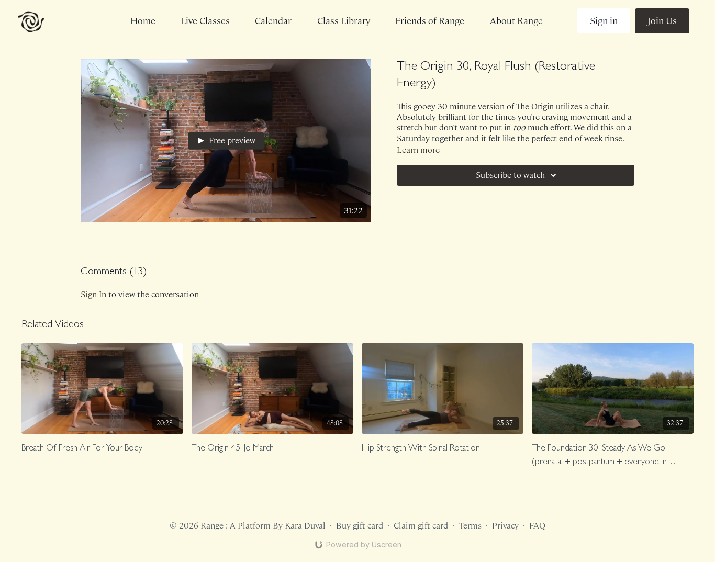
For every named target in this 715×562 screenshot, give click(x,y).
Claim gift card (421, 525)
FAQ (537, 525)
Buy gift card (359, 525)
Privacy (505, 525)
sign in (93, 294)
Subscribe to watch (510, 175)
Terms (470, 525)
